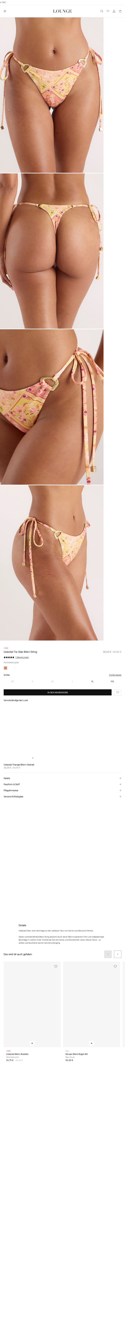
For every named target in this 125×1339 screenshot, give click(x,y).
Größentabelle (115, 675)
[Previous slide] (108, 954)
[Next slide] (117, 954)
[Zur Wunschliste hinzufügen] (117, 692)
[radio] (12, 681)
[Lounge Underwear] (63, 11)
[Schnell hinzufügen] (33, 758)
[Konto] (114, 11)
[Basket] (120, 11)
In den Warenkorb (58, 692)
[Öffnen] (4, 11)
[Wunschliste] (107, 11)
